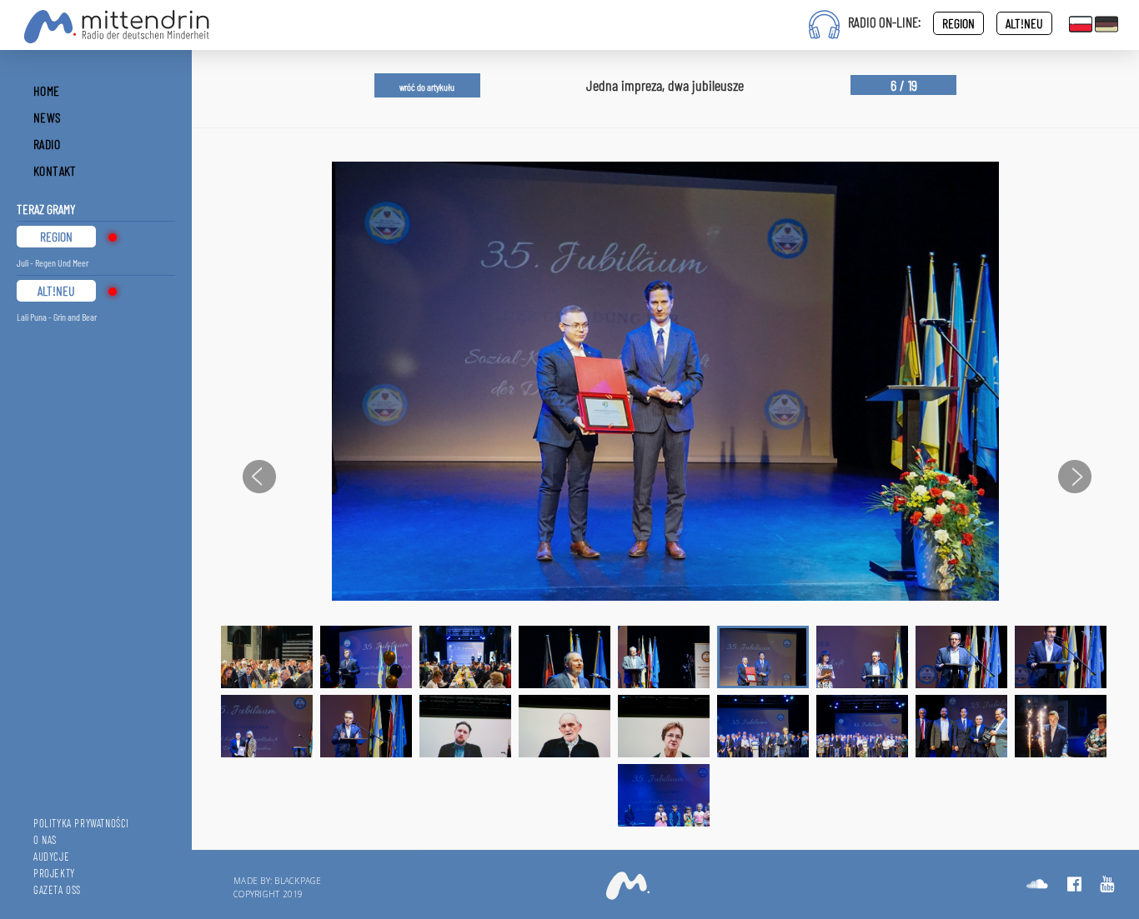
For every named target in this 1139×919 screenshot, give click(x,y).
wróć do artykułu (426, 86)
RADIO (46, 144)
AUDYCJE (51, 856)
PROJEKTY (54, 873)
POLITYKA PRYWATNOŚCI (81, 823)
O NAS (45, 840)
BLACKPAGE (297, 881)
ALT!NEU (1024, 23)
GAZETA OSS (57, 890)
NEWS (47, 117)
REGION (958, 23)
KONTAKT (55, 170)
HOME (46, 90)
